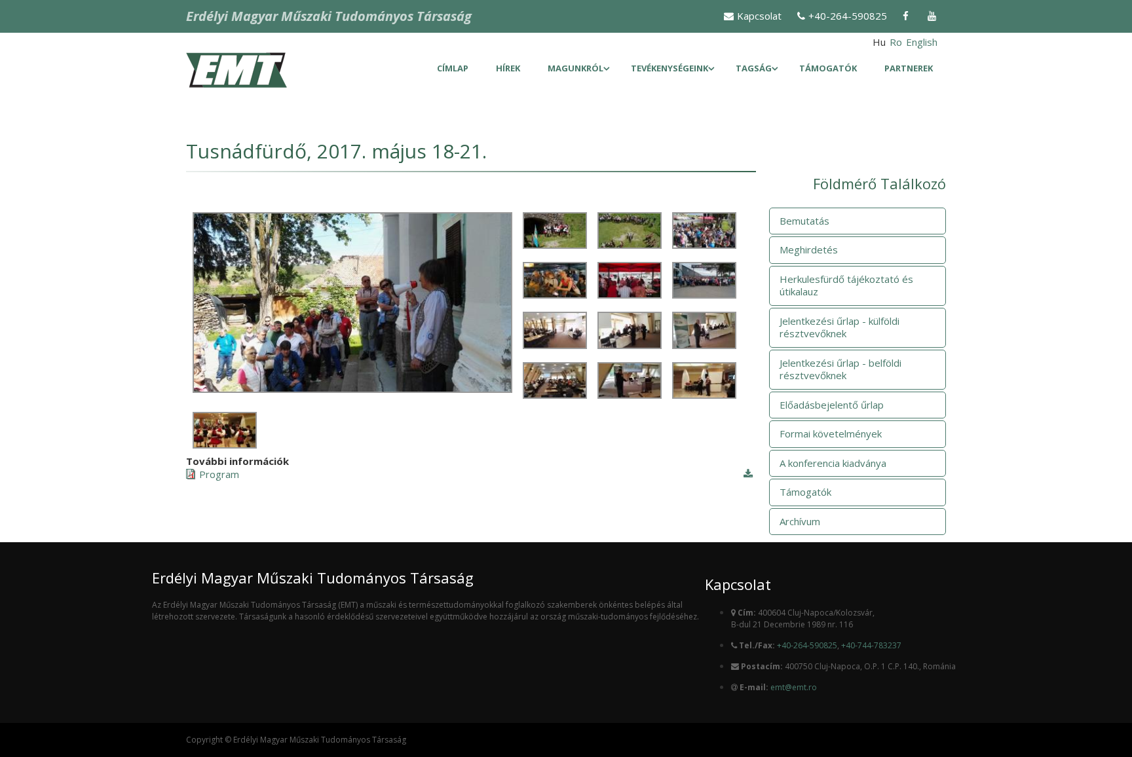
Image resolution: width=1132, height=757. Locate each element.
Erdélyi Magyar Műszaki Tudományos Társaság (329, 16)
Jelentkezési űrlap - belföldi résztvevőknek (840, 369)
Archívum (800, 521)
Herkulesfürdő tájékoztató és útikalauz (846, 285)
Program (219, 474)
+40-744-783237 (871, 645)
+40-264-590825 (847, 15)
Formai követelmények (831, 433)
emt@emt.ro (793, 687)
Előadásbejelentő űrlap (832, 404)
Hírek (508, 68)
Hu (879, 41)
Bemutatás (804, 220)
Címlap (452, 68)
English (921, 41)
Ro (896, 41)
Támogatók (828, 68)
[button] (352, 389)
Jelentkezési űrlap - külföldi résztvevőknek (839, 327)
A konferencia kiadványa (833, 463)
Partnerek (908, 68)
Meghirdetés (809, 249)
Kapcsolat (759, 15)
